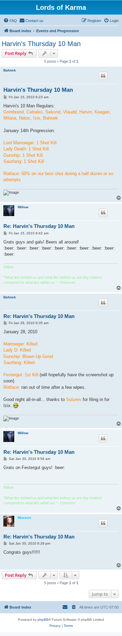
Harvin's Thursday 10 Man (41, 43)
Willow (23, 207)
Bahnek (9, 70)
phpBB (43, 619)
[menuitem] (10, 21)
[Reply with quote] (103, 76)
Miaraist (24, 518)
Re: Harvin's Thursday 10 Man (39, 226)
